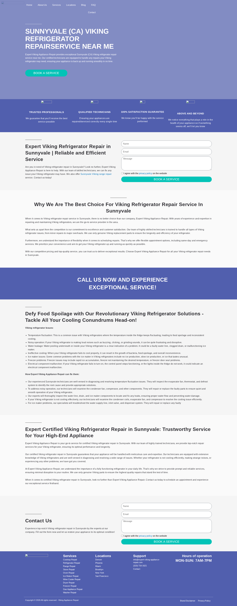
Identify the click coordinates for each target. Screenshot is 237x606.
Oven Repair (68, 573)
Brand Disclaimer (187, 601)
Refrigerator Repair (71, 563)
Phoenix (99, 563)
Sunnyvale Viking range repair (96, 174)
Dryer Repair (69, 582)
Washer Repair (69, 592)
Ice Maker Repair (71, 576)
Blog (83, 5)
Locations (71, 5)
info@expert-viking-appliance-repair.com (146, 560)
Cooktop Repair (70, 559)
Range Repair (69, 566)
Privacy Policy (204, 601)
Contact (92, 12)
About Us (42, 5)
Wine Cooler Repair (72, 579)
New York (99, 573)
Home (29, 5)
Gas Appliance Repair (73, 589)
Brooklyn (99, 569)
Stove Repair (69, 569)
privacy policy (145, 173)
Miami (98, 566)
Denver (98, 559)
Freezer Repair (70, 586)
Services (56, 5)
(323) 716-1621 (140, 565)
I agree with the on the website (145, 173)
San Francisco (101, 576)
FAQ (93, 5)
